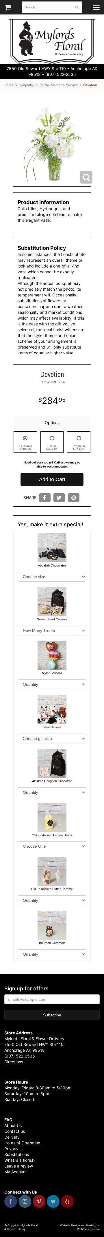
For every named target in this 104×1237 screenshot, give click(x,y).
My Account (15, 1171)
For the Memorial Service (58, 85)
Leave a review (18, 1165)
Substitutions (16, 1154)
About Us (13, 1125)
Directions (13, 1061)
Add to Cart (52, 479)
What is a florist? (19, 1160)
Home (9, 85)
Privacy (11, 1148)
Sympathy (26, 85)
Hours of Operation (22, 1142)
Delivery (12, 1137)
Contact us (14, 1131)
